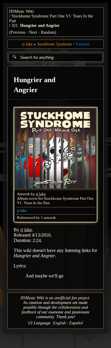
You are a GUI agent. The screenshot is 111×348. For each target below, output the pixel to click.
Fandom (82, 44)
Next (33, 32)
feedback (29, 312)
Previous (18, 32)
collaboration (69, 307)
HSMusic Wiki (21, 11)
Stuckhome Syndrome (54, 44)
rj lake (27, 44)
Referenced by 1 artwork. (37, 218)
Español (76, 323)
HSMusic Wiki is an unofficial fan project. (55, 298)
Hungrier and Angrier (39, 25)
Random (48, 32)
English (59, 323)
